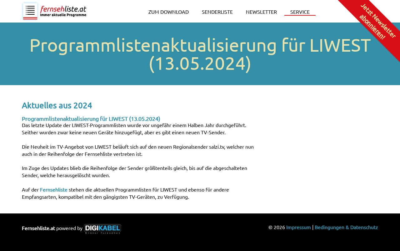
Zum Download (168, 11)
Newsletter (261, 11)
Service (300, 11)
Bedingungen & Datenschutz (346, 227)
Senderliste (217, 11)
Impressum (298, 227)
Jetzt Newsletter (378, 20)
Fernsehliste (54, 189)
